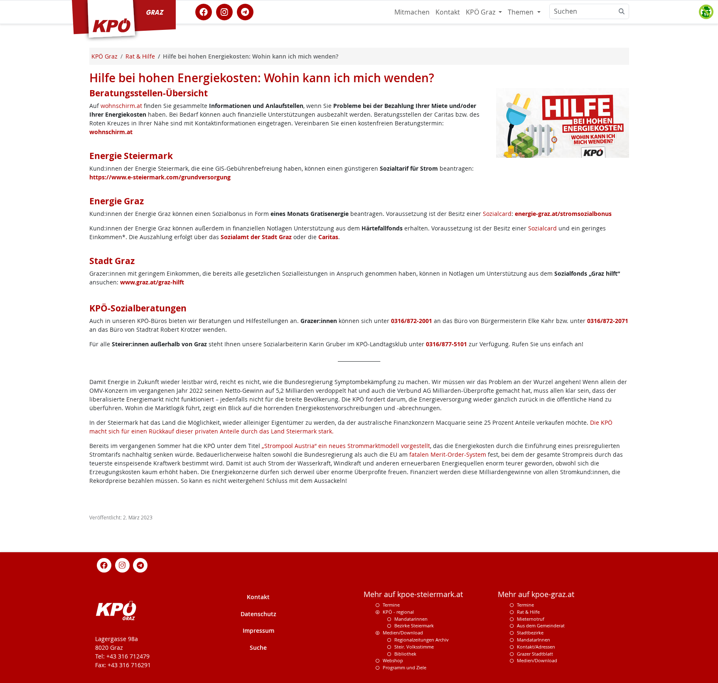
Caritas (328, 237)
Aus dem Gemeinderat (541, 625)
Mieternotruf (530, 619)
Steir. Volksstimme (414, 647)
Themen (521, 12)
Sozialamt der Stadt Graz (256, 237)
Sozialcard (497, 214)
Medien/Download (403, 632)
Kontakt (447, 12)
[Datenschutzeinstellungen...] (706, 12)
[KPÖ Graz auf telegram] (245, 11)
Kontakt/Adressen (536, 647)
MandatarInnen (533, 639)
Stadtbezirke (530, 632)
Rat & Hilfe (528, 612)
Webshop (393, 660)
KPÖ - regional (398, 612)
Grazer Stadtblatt (535, 654)
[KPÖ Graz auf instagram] (224, 11)
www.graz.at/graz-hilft (152, 282)
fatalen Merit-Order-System (447, 454)
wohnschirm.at (121, 106)
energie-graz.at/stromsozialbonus (563, 214)
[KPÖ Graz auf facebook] (203, 11)
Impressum (258, 630)
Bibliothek (405, 654)
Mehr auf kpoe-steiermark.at (413, 594)
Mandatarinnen (411, 619)
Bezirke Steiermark (414, 625)
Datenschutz (258, 614)
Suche (258, 647)
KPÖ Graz (481, 12)
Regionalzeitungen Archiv (421, 639)
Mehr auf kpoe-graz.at (536, 594)
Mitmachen (412, 12)
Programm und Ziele (404, 667)
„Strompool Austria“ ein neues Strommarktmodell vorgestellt (346, 446)
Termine (391, 605)
